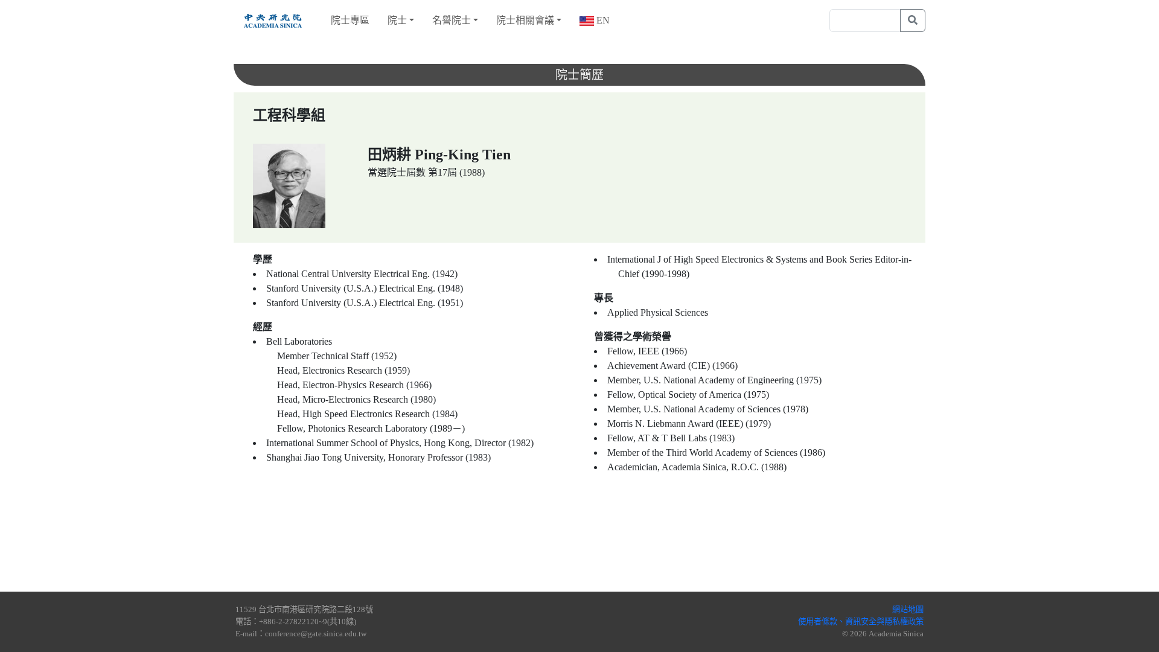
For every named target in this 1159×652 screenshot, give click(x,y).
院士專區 (350, 20)
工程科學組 (289, 115)
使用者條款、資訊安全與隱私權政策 (861, 621)
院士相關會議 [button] (525, 20)
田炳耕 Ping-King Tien (439, 154)
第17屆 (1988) (456, 172)
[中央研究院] (273, 20)
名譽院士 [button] (451, 20)
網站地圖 (908, 609)
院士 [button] (397, 20)
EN (602, 20)
